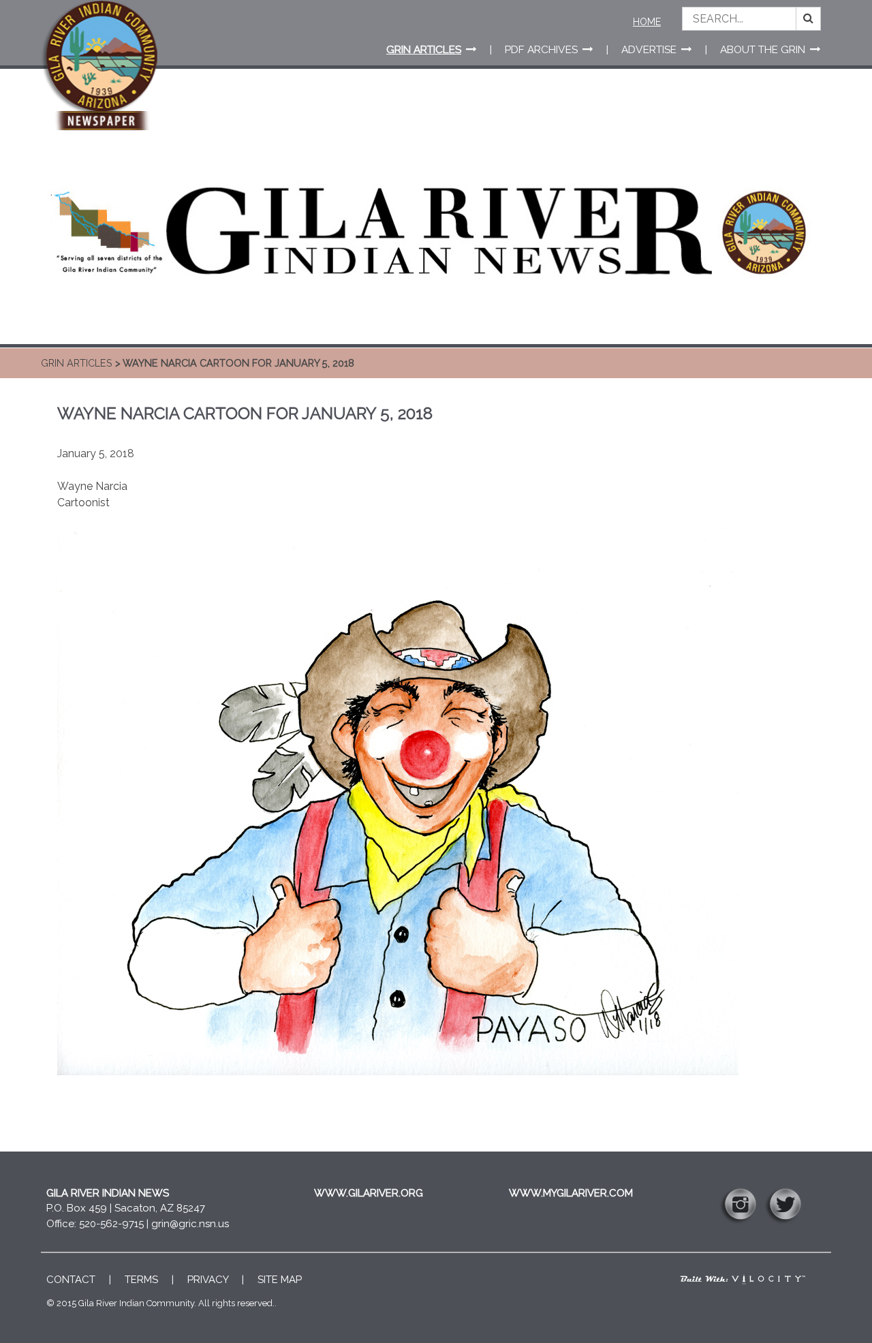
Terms (141, 1279)
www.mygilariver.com (571, 1193)
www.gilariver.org (368, 1193)
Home (647, 22)
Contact (70, 1279)
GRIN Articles (76, 363)
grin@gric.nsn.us (190, 1224)
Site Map (280, 1279)
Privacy (207, 1279)
